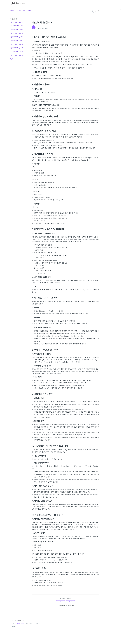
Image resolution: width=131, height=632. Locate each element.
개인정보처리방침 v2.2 (16, 33)
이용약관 (14, 623)
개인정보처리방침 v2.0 (16, 40)
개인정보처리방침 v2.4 (16, 26)
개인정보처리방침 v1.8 (16, 48)
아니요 (70, 601)
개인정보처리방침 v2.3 (16, 29)
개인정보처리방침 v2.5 (16, 22)
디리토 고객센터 (14, 11)
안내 (20, 11)
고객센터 (23, 3)
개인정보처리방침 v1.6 (16, 55)
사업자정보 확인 (37, 623)
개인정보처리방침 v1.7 (16, 52)
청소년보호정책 (29, 623)
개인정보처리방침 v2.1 (16, 37)
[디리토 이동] (14, 3)
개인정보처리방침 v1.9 (16, 44)
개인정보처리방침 (27, 11)
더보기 (12, 59)
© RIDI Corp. (14, 626)
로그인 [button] (117, 3)
